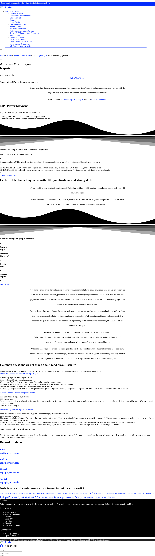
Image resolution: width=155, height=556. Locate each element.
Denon (42, 493)
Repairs (8, 517)
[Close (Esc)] (1, 553)
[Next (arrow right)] (3, 555)
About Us (8, 523)
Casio (38, 493)
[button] (77, 78)
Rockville (50, 497)
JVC (91, 493)
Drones (12, 20)
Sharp (72, 497)
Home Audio (15, 22)
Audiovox (18, 493)
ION (81, 493)
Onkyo (139, 493)
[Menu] (1, 50)
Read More (4, 284)
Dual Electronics (49, 493)
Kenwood (98, 493)
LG (105, 493)
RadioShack (28, 497)
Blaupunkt (25, 493)
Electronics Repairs (16, 3)
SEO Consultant (94, 540)
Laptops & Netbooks (18, 24)
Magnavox (110, 493)
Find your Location (12, 525)
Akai (1, 493)
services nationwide (98, 99)
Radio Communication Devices (22, 31)
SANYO (66, 497)
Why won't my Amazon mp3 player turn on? (17, 410)
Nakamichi (130, 493)
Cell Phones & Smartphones (20, 16)
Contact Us (9, 519)
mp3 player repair (76, 99)
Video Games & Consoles (20, 44)
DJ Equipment (15, 18)
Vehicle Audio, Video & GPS (21, 42)
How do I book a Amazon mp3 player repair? (17, 393)
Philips (4, 497)
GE (56, 493)
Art (13, 493)
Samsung (58, 497)
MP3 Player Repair (40, 56)
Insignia (77, 493)
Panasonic (148, 493)
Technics (97, 497)
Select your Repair (12, 11)
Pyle (20, 497)
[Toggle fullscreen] (6, 553)
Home (2, 56)
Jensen (85, 493)
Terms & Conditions (12, 514)
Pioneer (12, 497)
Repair (9, 56)
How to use (9, 521)
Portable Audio (15, 26)
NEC (134, 493)
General (64, 493)
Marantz (116, 493)
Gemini (59, 493)
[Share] (3, 553)
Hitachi (70, 493)
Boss (34, 493)
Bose (30, 493)
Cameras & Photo (16, 13)
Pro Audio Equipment (18, 29)
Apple (9, 493)
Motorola (122, 493)
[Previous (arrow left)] (1, 555)
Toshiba (104, 497)
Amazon (66, 99)
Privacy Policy (10, 512)
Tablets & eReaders (17, 37)
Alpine (5, 493)
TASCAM (86, 497)
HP (73, 493)
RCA (37, 497)
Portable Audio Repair (22, 56)
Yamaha (111, 497)
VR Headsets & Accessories (20, 46)
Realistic (44, 497)
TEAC (92, 497)
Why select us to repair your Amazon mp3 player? (19, 374)
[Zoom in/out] (8, 553)
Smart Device (15, 35)
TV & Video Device (17, 40)
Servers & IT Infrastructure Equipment (24, 33)
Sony (78, 497)
